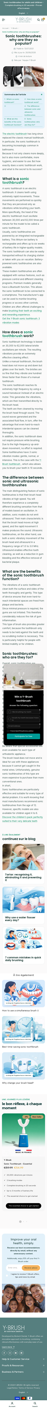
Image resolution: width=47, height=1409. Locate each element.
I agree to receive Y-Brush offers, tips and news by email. (25, 1275)
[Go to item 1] (20, 1222)
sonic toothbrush (15, 180)
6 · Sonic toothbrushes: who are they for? (32, 122)
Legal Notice (12, 1388)
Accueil (5, 28)
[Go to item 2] (23, 1222)
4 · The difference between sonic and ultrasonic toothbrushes (32, 110)
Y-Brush (14, 28)
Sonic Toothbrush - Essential (18, 1164)
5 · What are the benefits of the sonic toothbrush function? (13, 122)
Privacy (37, 1388)
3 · (5, 106)
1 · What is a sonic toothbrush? (11, 100)
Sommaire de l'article (24, 94)
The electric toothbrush (14, 133)
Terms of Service (26, 1388)
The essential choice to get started (24, 1206)
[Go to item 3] (27, 1222)
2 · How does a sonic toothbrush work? (33, 100)
